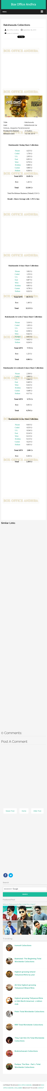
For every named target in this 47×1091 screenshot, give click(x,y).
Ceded (17, 153)
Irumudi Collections (23, 945)
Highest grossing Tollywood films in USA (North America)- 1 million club (29, 1001)
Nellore (17, 171)
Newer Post (10, 811)
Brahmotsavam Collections (26, 1051)
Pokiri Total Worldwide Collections (29, 1012)
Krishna (18, 165)
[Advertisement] (23, 69)
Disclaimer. (18, 1088)
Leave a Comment (13, 33)
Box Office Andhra (23, 4)
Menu (5, 12)
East (16, 159)
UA (16, 156)
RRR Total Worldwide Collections (29, 1025)
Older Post (37, 811)
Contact (40, 1088)
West (16, 162)
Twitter (11, 875)
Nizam (17, 151)
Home (24, 811)
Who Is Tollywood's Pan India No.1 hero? (19, 904)
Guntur (17, 168)
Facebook (5, 875)
